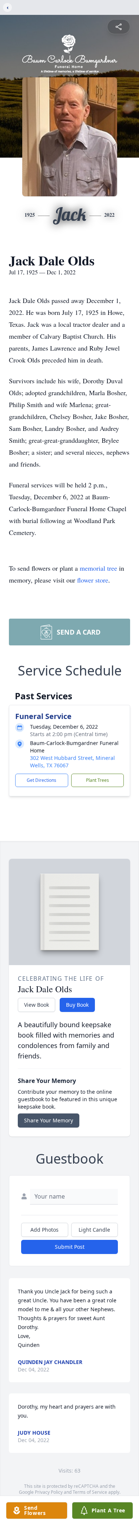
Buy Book (77, 1004)
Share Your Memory (48, 1120)
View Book (36, 1004)
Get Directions (41, 780)
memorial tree (98, 568)
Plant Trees (97, 780)
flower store (92, 579)
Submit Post (70, 1246)
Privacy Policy (49, 1492)
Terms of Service (90, 1492)
